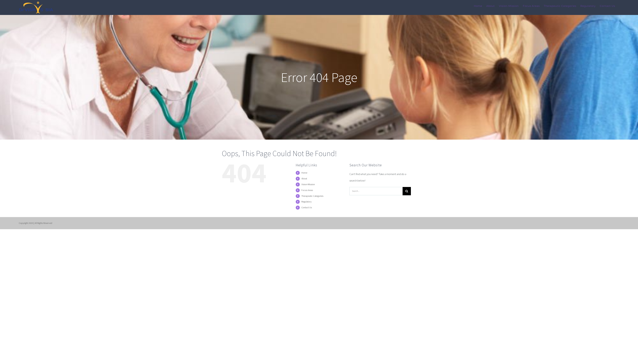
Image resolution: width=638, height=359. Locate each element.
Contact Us (306, 207)
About (304, 178)
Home (304, 172)
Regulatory (306, 201)
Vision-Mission (308, 184)
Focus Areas (307, 190)
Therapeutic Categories (312, 195)
